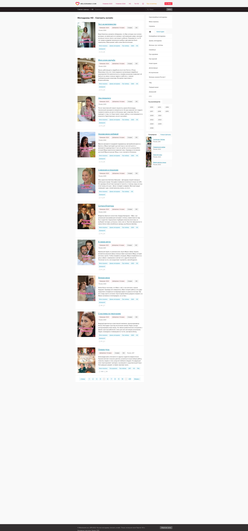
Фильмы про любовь (156, 45)
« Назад (82, 379)
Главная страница (83, 9)
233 (130, 379)
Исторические (153, 72)
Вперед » (136, 379)
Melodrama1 (86, 3)
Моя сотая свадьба (106, 60)
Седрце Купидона (106, 206)
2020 (132, 263)
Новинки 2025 (107, 4)
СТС (150, 96)
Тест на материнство (107, 24)
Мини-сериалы (103, 45)
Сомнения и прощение (108, 170)
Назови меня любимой (108, 134)
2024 (132, 45)
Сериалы (152, 26)
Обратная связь (166, 527)
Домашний (102, 49)
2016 (167, 107)
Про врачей (153, 59)
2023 (159, 120)
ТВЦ (138, 368)
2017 (129, 368)
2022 (151, 120)
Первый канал (153, 87)
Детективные (153, 68)
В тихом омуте (104, 242)
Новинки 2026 (120, 4)
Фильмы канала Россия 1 (157, 77)
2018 (159, 111)
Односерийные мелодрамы (158, 17)
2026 (151, 128)
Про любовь (125, 45)
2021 (159, 115)
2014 (151, 107)
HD (130, 4)
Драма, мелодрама (115, 45)
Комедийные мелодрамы (157, 36)
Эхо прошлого (104, 98)
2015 (159, 107)
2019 (167, 111)
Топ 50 (136, 4)
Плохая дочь (103, 349)
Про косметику (151, 4)
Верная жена (104, 278)
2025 (132, 119)
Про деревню (113, 368)
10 (122, 379)
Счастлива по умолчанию (109, 313)
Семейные (152, 50)
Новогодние (153, 63)
